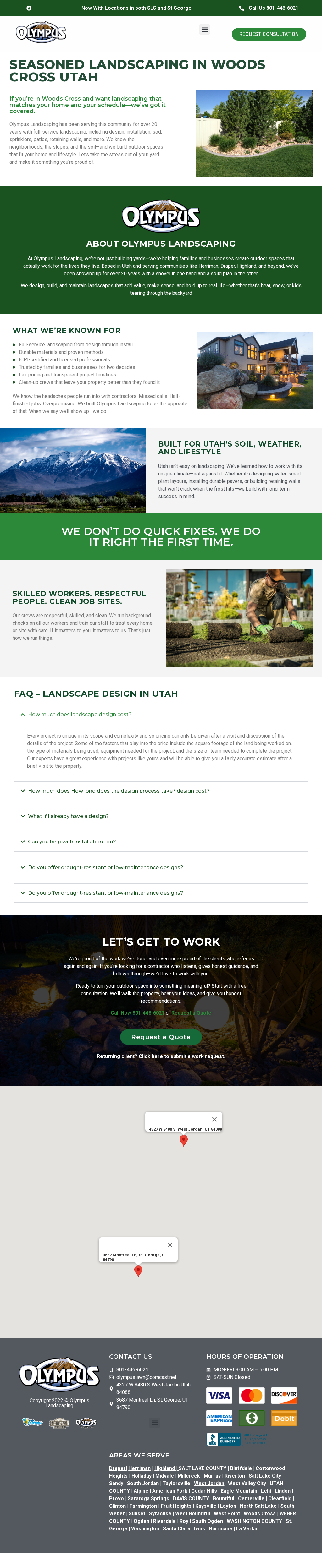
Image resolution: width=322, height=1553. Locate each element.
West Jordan (209, 1483)
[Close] (214, 1119)
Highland (166, 1468)
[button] (204, 29)
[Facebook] (29, 8)
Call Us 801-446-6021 (273, 8)
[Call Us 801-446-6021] (241, 8)
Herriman (139, 1468)
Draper (117, 1468)
